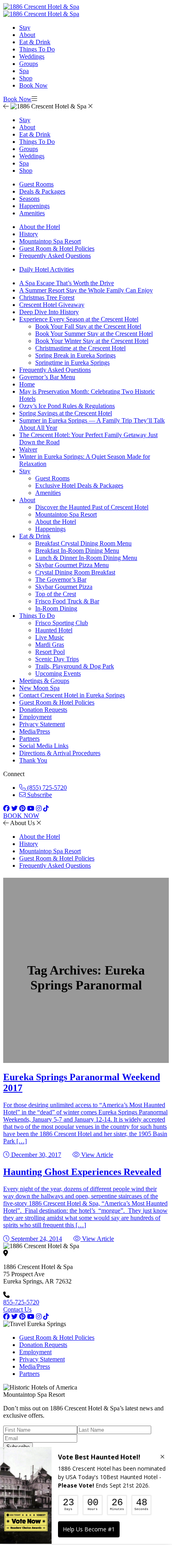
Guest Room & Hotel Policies (56, 248)
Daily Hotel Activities (46, 269)
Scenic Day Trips (57, 659)
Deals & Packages (42, 191)
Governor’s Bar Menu (47, 377)
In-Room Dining (56, 608)
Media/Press (34, 731)
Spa (24, 70)
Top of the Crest (55, 594)
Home (27, 384)
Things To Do (37, 49)
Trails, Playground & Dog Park (74, 666)
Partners (29, 738)
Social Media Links (43, 745)
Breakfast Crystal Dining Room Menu (83, 543)
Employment (35, 716)
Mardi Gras (49, 644)
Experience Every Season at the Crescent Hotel (78, 319)
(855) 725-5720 (46, 787)
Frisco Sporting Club (61, 622)
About (27, 34)
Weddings (31, 56)
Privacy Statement (42, 724)
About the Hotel (39, 226)
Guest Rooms (36, 184)
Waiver (28, 449)
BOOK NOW (21, 815)
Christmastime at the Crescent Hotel (80, 348)
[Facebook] (6, 1316)
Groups (28, 63)
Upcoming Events (58, 673)
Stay (24, 27)
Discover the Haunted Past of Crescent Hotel (91, 507)
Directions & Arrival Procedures (59, 753)
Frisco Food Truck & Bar (67, 601)
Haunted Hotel (53, 630)
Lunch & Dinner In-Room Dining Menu (86, 557)
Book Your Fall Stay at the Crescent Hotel (88, 326)
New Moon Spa (39, 688)
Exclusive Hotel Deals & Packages (79, 485)
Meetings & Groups (44, 680)
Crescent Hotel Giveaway (51, 304)
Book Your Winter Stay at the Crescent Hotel (91, 340)
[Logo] (41, 6)
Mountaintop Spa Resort (50, 241)
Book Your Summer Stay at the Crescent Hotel (94, 333)
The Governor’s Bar (60, 579)
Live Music (49, 637)
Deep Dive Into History (49, 312)
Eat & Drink (34, 42)
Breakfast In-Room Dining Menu (77, 550)
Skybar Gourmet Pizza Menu (72, 565)
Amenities (32, 213)
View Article (96, 1154)
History (28, 234)
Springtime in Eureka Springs (72, 362)
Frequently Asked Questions (55, 255)
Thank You (33, 760)
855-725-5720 (21, 1302)
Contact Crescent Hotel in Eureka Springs (72, 695)
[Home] (41, 13)
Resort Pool (50, 651)
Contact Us (17, 1309)
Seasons (29, 198)
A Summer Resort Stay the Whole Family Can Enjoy (86, 290)
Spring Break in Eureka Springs (75, 355)
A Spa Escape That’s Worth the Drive (66, 283)
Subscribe (39, 794)
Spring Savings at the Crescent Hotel (65, 413)
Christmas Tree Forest (46, 297)
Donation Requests (43, 709)
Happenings (34, 205)
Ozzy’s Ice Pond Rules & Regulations (67, 406)
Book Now (33, 85)
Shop (25, 78)
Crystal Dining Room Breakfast (75, 572)
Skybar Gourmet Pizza (63, 586)
